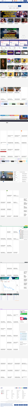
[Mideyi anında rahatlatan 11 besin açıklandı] (16, 220)
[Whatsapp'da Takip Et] (26, 333)
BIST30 (6, 301)
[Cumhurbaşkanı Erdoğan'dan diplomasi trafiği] (3, 96)
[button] (11, 0)
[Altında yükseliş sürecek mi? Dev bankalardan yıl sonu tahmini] (21, 305)
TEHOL (7, 318)
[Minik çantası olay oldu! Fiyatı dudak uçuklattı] (3, 354)
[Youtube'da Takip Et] (25, 333)
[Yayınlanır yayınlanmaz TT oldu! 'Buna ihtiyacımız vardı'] (3, 347)
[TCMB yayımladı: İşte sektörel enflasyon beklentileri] (10, 227)
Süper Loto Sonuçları (24, 357)
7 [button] (8, 202)
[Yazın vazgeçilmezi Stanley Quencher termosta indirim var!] (10, 220)
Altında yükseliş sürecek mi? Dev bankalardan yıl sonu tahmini (25, 305)
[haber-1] (2, 139)
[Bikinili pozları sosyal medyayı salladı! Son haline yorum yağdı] (16, 350)
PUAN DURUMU (21, 248)
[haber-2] (8, 139)
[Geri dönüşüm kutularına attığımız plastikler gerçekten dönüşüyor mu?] (10, 213)
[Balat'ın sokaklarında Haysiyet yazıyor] (10, 395)
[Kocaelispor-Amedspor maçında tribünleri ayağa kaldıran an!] (3, 253)
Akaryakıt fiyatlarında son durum (24, 398)
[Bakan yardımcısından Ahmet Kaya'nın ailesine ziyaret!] (17, 89)
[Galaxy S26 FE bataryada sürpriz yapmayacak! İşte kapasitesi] (17, 96)
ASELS (13, 319)
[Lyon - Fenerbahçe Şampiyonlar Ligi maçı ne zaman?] (10, 60)
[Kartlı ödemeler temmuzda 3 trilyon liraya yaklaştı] (24, 388)
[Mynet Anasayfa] (3, 0)
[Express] (15, 0)
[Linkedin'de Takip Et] (24, 333)
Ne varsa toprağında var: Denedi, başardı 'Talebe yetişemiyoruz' (10, 392)
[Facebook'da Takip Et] (20, 333)
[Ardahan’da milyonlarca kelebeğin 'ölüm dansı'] (17, 167)
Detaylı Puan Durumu (25, 260)
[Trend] (12, 0)
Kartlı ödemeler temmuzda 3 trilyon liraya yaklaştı (24, 392)
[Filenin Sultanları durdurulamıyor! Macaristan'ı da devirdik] (10, 250)
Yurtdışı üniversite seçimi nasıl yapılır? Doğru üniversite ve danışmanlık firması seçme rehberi (17, 392)
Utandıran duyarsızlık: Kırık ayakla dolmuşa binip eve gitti (25, 224)
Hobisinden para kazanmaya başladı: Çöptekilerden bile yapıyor (3, 399)
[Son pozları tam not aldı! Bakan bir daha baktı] (24, 171)
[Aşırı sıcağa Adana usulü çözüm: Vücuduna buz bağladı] (17, 67)
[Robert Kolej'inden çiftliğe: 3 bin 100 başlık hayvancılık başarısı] (21, 297)
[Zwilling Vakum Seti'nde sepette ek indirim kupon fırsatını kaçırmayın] (10, 174)
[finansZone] (23, 117)
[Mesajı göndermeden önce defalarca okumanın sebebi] (3, 89)
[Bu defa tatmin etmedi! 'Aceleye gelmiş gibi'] (3, 217)
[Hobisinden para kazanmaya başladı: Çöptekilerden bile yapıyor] (3, 395)
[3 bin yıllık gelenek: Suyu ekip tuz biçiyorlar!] (24, 92)
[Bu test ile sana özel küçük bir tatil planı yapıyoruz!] (10, 89)
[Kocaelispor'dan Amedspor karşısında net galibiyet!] (16, 250)
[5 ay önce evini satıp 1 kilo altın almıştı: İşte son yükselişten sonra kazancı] (10, 293)
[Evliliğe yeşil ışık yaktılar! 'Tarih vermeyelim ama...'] (10, 347)
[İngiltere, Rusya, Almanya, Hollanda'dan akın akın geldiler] (21, 221)
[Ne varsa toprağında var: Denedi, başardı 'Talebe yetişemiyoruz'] (10, 388)
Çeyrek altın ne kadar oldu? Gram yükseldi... (25, 309)
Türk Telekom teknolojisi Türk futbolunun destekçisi (17, 398)
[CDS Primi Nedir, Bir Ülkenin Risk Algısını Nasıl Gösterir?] (24, 154)
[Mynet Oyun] (3, 52)
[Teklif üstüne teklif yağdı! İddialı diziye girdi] (10, 333)
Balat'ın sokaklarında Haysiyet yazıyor (10, 398)
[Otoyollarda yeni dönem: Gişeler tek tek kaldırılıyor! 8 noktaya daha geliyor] (21, 293)
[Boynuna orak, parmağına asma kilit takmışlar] (21, 232)
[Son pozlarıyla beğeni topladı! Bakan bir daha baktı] (16, 340)
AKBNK (14, 318)
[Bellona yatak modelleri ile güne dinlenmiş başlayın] (17, 381)
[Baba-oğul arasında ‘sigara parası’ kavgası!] (17, 174)
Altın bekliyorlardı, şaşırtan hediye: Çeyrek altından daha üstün (25, 228)
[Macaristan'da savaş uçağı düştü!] (10, 67)
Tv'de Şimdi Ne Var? (22, 343)
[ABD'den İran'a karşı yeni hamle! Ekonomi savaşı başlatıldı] (10, 286)
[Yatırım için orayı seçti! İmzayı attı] (16, 333)
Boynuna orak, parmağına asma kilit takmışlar (25, 232)
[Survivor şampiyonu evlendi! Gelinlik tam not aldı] (10, 354)
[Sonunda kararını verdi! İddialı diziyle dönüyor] (3, 364)
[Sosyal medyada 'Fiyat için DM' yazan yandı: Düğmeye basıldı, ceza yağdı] (17, 310)
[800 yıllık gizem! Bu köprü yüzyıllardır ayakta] (17, 154)
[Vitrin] (13, 0)
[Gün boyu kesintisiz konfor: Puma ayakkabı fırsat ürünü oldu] (10, 161)
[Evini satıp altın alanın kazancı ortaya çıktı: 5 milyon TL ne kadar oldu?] (17, 303)
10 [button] (12, 202)
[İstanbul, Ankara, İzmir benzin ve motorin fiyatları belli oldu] (10, 234)
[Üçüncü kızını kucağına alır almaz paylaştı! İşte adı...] (10, 367)
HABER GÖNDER (24, 2)
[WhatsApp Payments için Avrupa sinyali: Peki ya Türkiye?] (3, 381)
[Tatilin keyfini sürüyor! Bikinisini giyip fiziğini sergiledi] (10, 360)
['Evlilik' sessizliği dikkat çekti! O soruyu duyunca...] (16, 360)
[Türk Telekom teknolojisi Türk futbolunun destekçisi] (17, 395)
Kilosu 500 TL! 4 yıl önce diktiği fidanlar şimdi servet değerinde (10, 385)
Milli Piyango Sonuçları (24, 354)
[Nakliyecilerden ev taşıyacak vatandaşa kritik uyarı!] (16, 286)
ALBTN (1, 317)
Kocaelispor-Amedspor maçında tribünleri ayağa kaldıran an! (8, 2)
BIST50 (4, 301)
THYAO (14, 317)
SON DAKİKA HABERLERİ (3, 2)
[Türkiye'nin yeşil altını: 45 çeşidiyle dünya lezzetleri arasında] (3, 234)
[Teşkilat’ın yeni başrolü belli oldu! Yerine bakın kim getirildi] (16, 230)
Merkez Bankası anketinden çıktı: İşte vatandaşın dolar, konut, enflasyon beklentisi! (25, 302)
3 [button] (3, 202)
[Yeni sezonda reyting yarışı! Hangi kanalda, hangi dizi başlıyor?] (16, 367)
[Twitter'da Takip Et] (21, 333)
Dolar (9, 301)
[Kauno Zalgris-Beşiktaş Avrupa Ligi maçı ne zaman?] (17, 60)
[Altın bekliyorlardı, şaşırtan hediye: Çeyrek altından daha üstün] (21, 228)
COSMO (1, 319)
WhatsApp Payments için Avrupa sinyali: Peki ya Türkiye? (3, 385)
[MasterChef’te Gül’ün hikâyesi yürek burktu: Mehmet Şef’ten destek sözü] (9, 33)
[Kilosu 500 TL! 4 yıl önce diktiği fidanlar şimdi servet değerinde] (10, 381)
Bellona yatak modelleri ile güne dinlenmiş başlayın (17, 384)
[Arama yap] (18, 1)
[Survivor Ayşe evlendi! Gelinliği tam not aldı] (3, 63)
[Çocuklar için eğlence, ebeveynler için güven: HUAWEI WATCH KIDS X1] (24, 60)
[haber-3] (14, 135)
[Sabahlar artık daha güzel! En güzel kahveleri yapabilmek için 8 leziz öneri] (10, 167)
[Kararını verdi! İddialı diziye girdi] (3, 157)
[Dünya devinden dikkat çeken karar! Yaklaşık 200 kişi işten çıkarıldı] (3, 227)
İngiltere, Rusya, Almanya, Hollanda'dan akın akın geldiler (25, 221)
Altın (14, 301)
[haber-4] (19, 135)
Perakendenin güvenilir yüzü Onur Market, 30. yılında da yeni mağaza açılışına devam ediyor (3, 392)
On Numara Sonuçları (24, 360)
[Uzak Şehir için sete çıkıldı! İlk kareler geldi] (10, 340)
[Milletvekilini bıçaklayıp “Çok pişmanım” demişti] (3, 174)
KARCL (7, 319)
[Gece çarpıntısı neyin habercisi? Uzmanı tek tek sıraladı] (10, 96)
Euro (11, 301)
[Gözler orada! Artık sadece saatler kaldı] (3, 289)
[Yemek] (14, 0)
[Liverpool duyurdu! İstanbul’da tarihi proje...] (17, 161)
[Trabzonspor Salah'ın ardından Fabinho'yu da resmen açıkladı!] (10, 257)
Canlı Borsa (26, 283)
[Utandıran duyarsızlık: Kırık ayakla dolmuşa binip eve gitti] (21, 224)
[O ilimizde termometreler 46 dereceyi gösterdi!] (21, 236)
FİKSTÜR (25, 248)
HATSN (1, 318)
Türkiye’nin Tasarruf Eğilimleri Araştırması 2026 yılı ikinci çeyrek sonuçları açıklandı (24, 385)
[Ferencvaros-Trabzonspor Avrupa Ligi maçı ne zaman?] (16, 213)
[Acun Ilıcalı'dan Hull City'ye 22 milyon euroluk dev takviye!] (16, 267)
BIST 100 (2, 302)
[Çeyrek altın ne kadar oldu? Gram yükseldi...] (10, 154)
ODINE (7, 317)
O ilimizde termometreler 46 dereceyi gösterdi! (25, 236)
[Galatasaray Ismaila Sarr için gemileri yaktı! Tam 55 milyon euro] (10, 270)
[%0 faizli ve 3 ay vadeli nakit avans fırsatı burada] (24, 67)
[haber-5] (25, 135)
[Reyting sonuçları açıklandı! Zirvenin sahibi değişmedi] (3, 167)
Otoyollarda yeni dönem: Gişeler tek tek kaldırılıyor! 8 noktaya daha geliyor (25, 294)
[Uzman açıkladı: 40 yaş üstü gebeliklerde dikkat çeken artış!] (24, 161)
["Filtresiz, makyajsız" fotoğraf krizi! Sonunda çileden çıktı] (3, 336)
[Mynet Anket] (16, 0)
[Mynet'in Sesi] (10, 52)
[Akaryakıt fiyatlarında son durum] (24, 395)
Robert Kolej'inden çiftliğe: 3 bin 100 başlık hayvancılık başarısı (25, 298)
